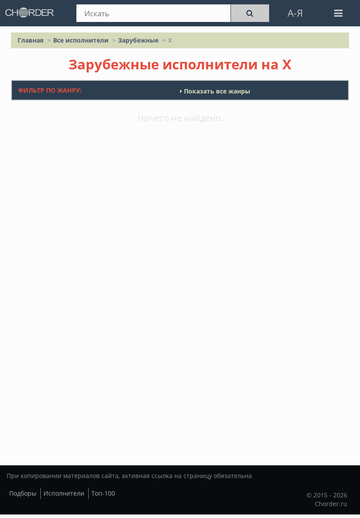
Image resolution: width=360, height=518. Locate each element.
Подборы (22, 493)
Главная (30, 40)
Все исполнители (80, 40)
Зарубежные (138, 40)
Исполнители (63, 493)
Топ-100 (103, 493)
